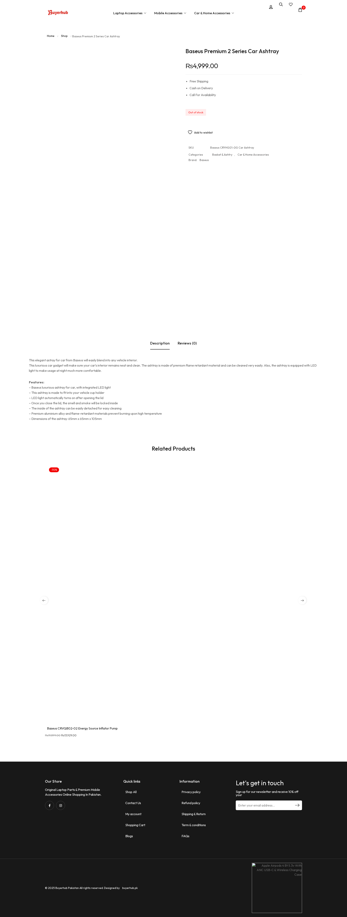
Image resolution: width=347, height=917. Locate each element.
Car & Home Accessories (253, 148)
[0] (300, 9)
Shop (64, 30)
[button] (302, 662)
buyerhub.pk (130, 855)
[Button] (58, 13)
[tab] (160, 183)
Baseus (204, 154)
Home (50, 30)
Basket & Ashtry (222, 148)
